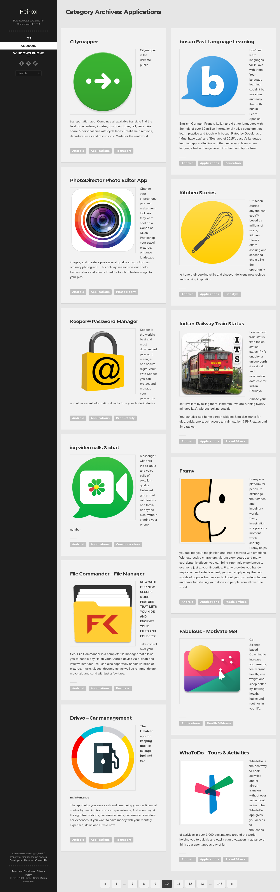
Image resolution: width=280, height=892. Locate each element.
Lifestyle (232, 294)
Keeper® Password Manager (104, 321)
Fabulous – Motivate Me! (208, 631)
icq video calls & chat (94, 448)
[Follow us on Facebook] (21, 63)
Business (123, 688)
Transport (123, 150)
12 (190, 883)
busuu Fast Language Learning (216, 42)
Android (78, 150)
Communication (128, 544)
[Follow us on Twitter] (35, 63)
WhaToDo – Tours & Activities (214, 753)
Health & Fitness (219, 723)
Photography (126, 292)
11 (178, 883)
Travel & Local (236, 441)
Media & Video (236, 602)
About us (28, 860)
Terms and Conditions (23, 871)
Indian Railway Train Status (211, 324)
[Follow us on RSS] (28, 63)
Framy (186, 471)
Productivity (125, 418)
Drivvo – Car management (101, 718)
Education (233, 163)
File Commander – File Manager (107, 574)
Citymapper (84, 42)
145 (219, 883)
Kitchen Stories (197, 193)
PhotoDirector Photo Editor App (108, 180)
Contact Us (41, 860)
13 (202, 883)
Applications (100, 150)
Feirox (28, 12)
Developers (16, 860)
